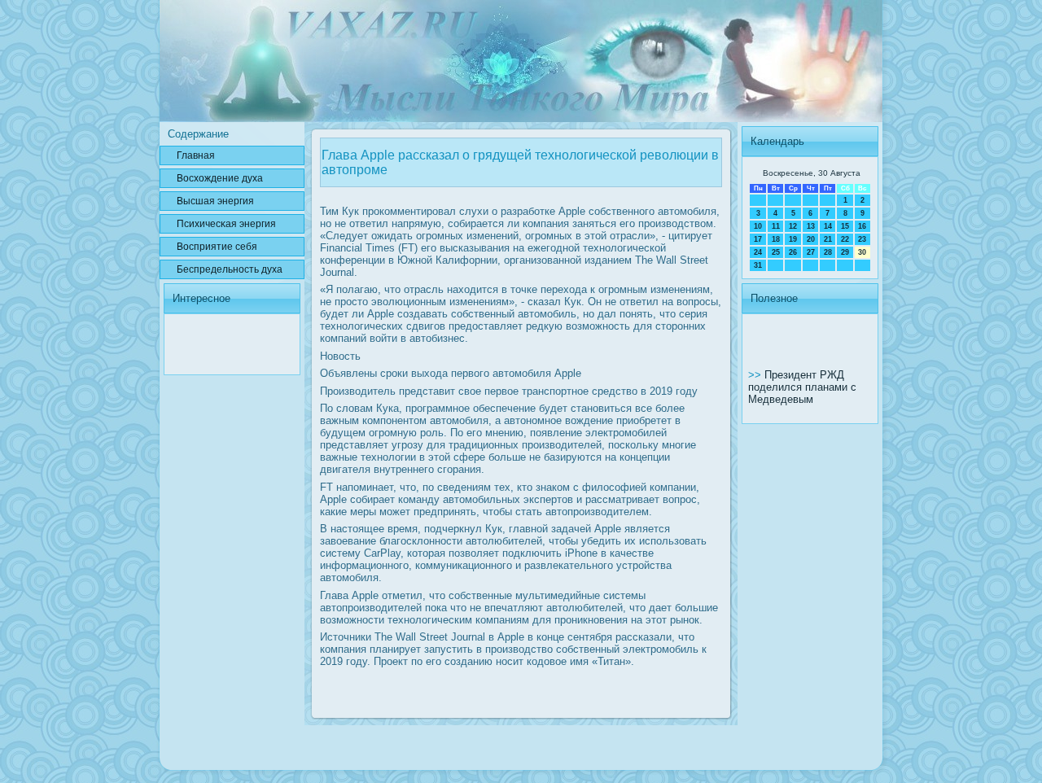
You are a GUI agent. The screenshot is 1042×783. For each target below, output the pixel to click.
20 (811, 239)
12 (793, 226)
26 (793, 252)
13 (811, 226)
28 (828, 252)
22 (845, 239)
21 (828, 239)
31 (758, 265)
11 (776, 226)
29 (845, 252)
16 (862, 226)
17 (758, 239)
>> (756, 375)
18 (776, 239)
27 (811, 252)
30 (862, 252)
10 (758, 226)
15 (845, 226)
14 (828, 226)
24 (758, 252)
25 (776, 252)
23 (862, 239)
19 (793, 239)
